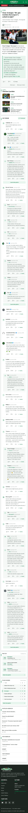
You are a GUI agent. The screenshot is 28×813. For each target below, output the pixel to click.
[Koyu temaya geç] (26, 2)
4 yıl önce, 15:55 (13, 359)
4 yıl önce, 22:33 (15, 394)
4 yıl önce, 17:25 (14, 260)
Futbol (4, 10)
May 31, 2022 (16, 76)
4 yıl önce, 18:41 (14, 277)
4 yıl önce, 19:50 (15, 147)
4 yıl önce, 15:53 (15, 496)
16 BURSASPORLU (10, 332)
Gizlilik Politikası (4, 793)
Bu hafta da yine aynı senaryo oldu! (10, 725)
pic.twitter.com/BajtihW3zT (10, 72)
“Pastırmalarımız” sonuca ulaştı (9, 744)
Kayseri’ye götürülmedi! (8, 716)
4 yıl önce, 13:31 (15, 465)
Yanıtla (21, 129)
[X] (9, 802)
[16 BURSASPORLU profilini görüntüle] (3, 333)
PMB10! (8, 309)
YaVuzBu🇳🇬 (10, 133)
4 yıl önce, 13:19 (18, 448)
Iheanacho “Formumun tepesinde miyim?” (12, 721)
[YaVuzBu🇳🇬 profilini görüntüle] (5, 134)
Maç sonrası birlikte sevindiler (9, 730)
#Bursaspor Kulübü (21, 84)
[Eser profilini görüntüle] (5, 147)
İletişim (2, 788)
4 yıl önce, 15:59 (16, 122)
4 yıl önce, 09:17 (15, 292)
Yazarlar (3, 785)
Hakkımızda (3, 783)
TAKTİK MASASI (6, 753)
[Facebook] (13, 802)
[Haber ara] (23, 2)
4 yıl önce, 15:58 (14, 319)
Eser (8, 147)
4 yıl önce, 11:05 (13, 431)
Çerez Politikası (4, 795)
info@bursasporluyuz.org (20, 792)
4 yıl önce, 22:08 (17, 419)
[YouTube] (2, 802)
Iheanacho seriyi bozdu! (16, 103)
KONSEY (4, 749)
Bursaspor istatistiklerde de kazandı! (16, 5)
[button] (2, 2)
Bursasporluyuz (8, 24)
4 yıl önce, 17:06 (15, 309)
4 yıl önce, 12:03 (13, 632)
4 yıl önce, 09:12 (13, 375)
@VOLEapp (7, 59)
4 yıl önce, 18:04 (17, 160)
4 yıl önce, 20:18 (20, 332)
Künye (2, 790)
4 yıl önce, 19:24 (17, 342)
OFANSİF (4, 758)
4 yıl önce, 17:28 (14, 220)
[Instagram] (6, 802)
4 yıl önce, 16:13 (17, 187)
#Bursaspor (12, 84)
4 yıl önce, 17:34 (13, 602)
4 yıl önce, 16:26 (13, 536)
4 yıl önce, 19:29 (18, 133)
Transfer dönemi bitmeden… (9, 711)
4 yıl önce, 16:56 (13, 204)
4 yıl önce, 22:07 (14, 486)
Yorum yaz (22, 118)
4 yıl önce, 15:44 (14, 243)
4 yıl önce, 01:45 (13, 569)
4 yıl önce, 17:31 (13, 549)
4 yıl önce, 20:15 (13, 404)
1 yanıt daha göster (14, 182)
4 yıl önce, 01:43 (13, 231)
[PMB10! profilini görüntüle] (3, 310)
